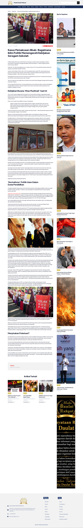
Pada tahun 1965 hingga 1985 (14, 193)
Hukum (58, 239)
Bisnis (46, 506)
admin (12, 365)
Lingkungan (47, 516)
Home (9, 11)
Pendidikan (47, 514)
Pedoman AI (61, 516)
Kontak (60, 511)
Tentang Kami (62, 504)
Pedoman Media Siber (63, 514)
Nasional (14, 11)
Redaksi (61, 506)
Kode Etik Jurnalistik (63, 519)
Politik (46, 511)
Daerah (9, 393)
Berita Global (47, 519)
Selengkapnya (10, 402)
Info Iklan (61, 509)
